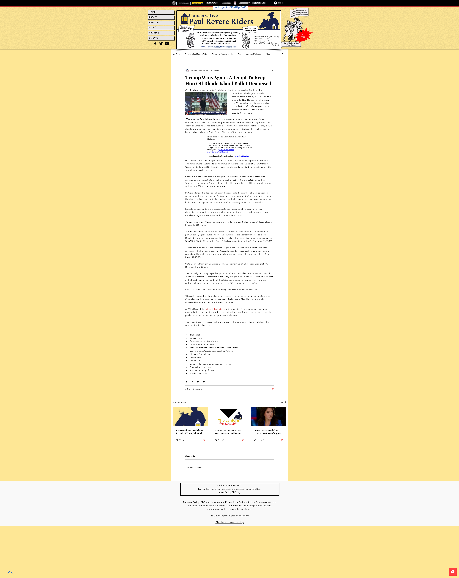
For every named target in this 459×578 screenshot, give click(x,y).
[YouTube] (167, 43)
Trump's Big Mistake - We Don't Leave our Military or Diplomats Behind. (228, 432)
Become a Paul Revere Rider (196, 54)
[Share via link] (204, 381)
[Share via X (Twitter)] (192, 381)
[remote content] (229, 146)
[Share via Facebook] (186, 381)
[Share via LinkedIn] (198, 381)
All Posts (176, 54)
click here (244, 515)
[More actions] (272, 70)
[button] (282, 54)
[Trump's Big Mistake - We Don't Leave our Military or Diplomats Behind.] (229, 416)
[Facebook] (155, 43)
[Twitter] (161, 43)
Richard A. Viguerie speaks (222, 54)
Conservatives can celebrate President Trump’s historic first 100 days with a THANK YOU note (190, 432)
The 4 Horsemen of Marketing (249, 54)
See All (283, 402)
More (268, 54)
